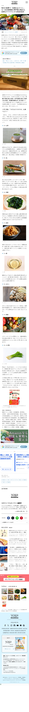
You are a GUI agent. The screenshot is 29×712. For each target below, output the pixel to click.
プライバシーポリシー (8, 678)
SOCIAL (25, 629)
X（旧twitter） (12, 518)
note (14, 625)
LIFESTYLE (6, 633)
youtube (18, 625)
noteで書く (25, 518)
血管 (4, 482)
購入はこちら (8, 648)
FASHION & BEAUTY (20, 631)
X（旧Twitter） (8, 625)
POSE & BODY (5, 629)
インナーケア (14, 479)
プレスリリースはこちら (13, 677)
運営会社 (22, 678)
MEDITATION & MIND (16, 629)
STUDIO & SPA (21, 633)
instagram (11, 625)
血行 (9, 479)
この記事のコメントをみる (7, 522)
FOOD (12, 631)
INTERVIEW (6, 631)
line (21, 625)
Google (24, 625)
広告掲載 (19, 677)
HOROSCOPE (13, 633)
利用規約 (23, 677)
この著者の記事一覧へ (20, 511)
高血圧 (4, 479)
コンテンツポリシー (16, 678)
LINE (17, 518)
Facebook (8, 518)
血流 (20, 479)
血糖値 (9, 482)
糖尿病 (25, 479)
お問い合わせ (5, 677)
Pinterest (21, 518)
